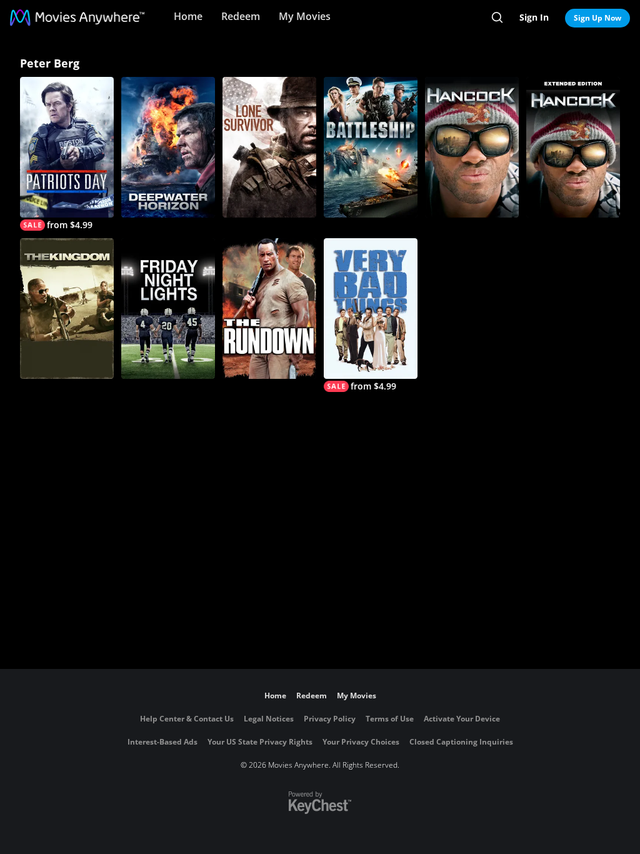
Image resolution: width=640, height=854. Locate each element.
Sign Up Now (597, 18)
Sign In (534, 17)
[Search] (497, 17)
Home (188, 16)
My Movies (305, 16)
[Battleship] (371, 147)
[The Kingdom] (67, 308)
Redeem (240, 16)
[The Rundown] (269, 308)
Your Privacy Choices (360, 741)
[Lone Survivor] (269, 147)
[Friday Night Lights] (168, 308)
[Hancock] (472, 147)
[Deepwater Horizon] (168, 147)
